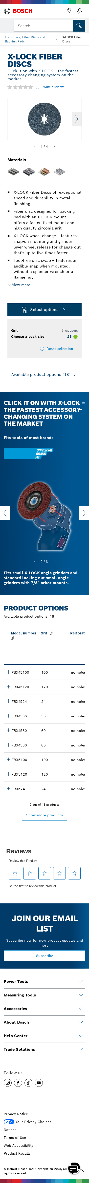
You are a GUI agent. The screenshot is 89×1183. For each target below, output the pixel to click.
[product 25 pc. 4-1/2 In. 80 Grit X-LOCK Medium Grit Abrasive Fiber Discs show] (8, 744)
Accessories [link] (15, 1008)
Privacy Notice (16, 1114)
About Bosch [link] (16, 1022)
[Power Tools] (80, 981)
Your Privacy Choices (33, 1122)
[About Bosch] (80, 1022)
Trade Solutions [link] (19, 1049)
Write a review (53, 87)
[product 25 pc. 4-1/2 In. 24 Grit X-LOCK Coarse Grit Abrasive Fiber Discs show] (8, 701)
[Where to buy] (69, 11)
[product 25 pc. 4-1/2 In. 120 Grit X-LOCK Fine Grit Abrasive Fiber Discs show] (8, 686)
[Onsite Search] (79, 26)
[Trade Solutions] (80, 1049)
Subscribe (44, 956)
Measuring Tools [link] (20, 995)
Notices (10, 1129)
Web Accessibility (18, 1145)
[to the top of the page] (81, 1153)
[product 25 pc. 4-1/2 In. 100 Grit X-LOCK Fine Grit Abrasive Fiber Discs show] (8, 672)
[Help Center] (80, 1036)
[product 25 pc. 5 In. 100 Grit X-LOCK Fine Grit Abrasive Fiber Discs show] (8, 759)
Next (77, 119)
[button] (8, 1083)
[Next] (54, 146)
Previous (5, 513)
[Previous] (35, 146)
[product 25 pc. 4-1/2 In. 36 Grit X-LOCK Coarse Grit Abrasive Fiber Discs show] (8, 715)
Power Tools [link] (16, 981)
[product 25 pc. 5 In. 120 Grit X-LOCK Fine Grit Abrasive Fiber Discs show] (8, 774)
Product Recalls (17, 1153)
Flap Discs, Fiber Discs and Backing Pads (25, 39)
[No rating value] (21, 87)
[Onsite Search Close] (68, 25)
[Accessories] (80, 1009)
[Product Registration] (79, 11)
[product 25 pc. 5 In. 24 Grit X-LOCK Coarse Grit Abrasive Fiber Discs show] (8, 788)
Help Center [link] (15, 1035)
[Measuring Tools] (80, 995)
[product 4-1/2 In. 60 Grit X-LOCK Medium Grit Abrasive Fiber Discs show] (8, 730)
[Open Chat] (74, 1168)
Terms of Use (15, 1137)
